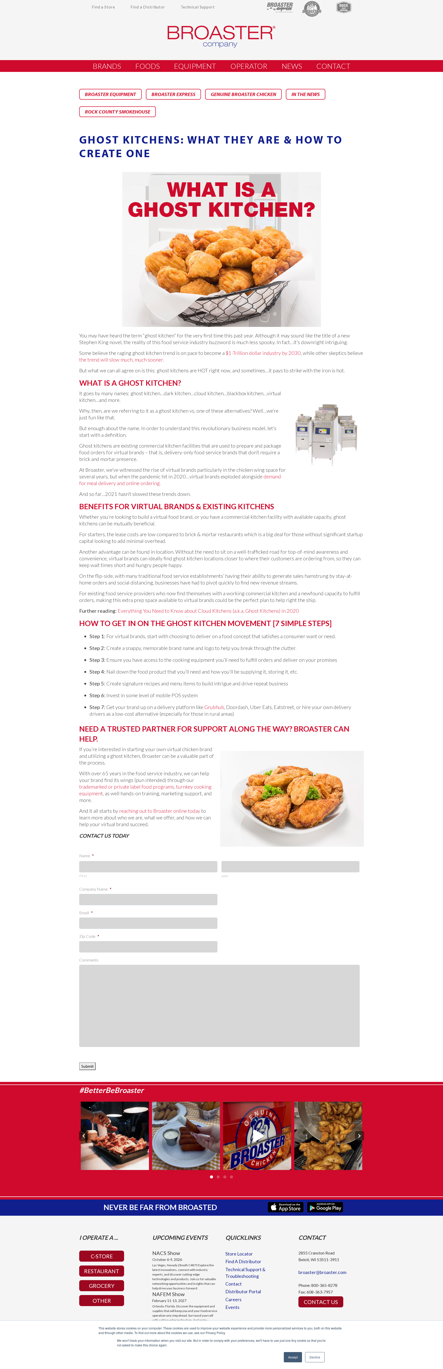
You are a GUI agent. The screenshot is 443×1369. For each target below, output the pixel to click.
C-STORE (102, 1256)
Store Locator (239, 1254)
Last (225, 876)
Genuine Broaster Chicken (243, 94)
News (292, 66)
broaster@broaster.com (322, 1272)
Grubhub (214, 707)
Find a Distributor (147, 7)
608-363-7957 (320, 1291)
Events (232, 1307)
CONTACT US (321, 1302)
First (83, 876)
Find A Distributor (243, 1261)
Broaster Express (173, 94)
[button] (83, 1136)
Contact (333, 66)
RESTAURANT (101, 1271)
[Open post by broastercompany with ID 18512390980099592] (115, 1136)
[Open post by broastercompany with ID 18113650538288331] (186, 1136)
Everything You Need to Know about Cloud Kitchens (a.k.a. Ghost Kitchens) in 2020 (208, 611)
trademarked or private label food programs (126, 786)
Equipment (195, 66)
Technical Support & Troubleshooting (245, 1273)
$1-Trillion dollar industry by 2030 (263, 353)
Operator (248, 66)
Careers (233, 1299)
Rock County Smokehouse (117, 111)
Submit (87, 1066)
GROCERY (101, 1285)
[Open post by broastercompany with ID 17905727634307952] (328, 1136)
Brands (107, 66)
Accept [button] (293, 1357)
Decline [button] (314, 1357)
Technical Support (198, 7)
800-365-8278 (324, 1285)
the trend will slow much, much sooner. (121, 359)
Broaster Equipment (110, 94)
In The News (305, 94)
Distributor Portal (243, 1291)
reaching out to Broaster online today (159, 811)
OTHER (102, 1300)
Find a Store (103, 7)
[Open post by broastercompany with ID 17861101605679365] (257, 1136)
